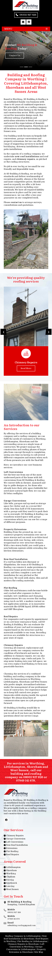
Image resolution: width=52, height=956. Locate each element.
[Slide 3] (30, 67)
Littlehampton (13, 867)
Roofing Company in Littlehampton (23, 936)
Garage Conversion (16, 839)
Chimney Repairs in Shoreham (23, 944)
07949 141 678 (25, 780)
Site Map (38, 952)
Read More (26, 368)
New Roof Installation (17, 845)
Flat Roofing (12, 851)
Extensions (11, 848)
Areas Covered (15, 861)
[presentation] (3, 332)
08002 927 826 (33, 777)
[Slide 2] (26, 67)
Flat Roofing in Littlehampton (32, 941)
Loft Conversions (14, 842)
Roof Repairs (12, 854)
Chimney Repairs (15, 836)
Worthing (11, 874)
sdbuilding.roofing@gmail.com (21, 925)
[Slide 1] (21, 67)
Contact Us (14, 55)
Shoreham (11, 870)
